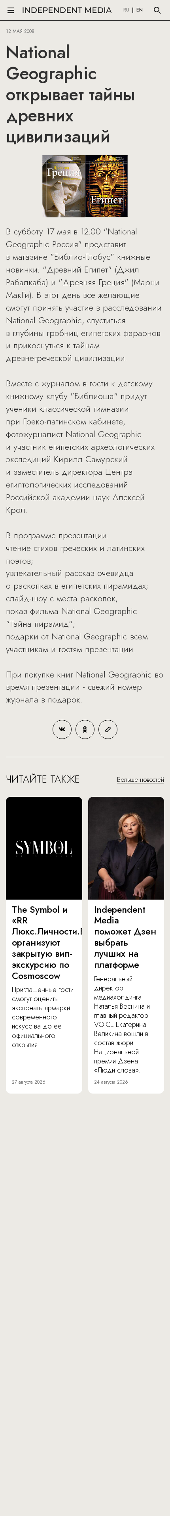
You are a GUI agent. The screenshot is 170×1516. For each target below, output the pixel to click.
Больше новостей (140, 779)
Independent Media (67, 10)
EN (139, 10)
